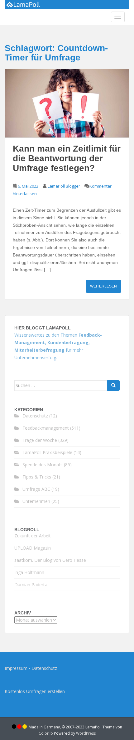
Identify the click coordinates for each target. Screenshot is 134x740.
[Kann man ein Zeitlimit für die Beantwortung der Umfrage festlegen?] (67, 103)
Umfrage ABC (36, 489)
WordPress (86, 733)
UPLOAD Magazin (32, 548)
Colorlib (46, 733)
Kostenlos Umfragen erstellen (35, 691)
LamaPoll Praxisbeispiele (47, 452)
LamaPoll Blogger (64, 186)
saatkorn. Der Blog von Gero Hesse (50, 560)
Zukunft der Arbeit (32, 536)
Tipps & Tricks (36, 477)
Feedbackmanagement (45, 428)
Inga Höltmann (29, 572)
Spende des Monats (42, 465)
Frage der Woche (39, 440)
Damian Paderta (30, 584)
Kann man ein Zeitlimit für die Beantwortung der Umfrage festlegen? (67, 158)
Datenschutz (35, 416)
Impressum (16, 668)
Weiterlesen (103, 286)
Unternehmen (36, 501)
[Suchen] (113, 385)
